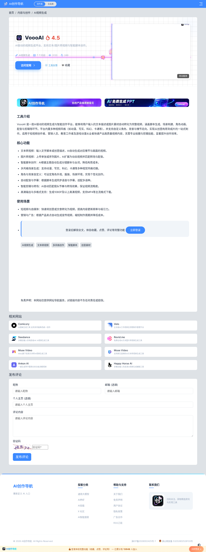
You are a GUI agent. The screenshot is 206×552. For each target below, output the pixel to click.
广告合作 (117, 517)
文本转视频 (43, 245)
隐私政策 (117, 511)
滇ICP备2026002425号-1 (143, 541)
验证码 (17, 441)
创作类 (40, 4)
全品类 (51, 4)
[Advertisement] (105, 272)
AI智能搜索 (83, 517)
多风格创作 (58, 245)
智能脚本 (72, 245)
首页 (11, 12)
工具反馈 (52, 65)
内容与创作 (24, 12)
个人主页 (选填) (22, 398)
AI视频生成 (40, 12)
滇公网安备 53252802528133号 (177, 541)
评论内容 (18, 412)
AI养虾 (81, 499)
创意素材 (85, 245)
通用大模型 (83, 494)
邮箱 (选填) (111, 384)
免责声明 (117, 499)
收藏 (67, 65)
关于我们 (117, 494)
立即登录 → (196, 549)
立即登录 (135, 230)
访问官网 (26, 65)
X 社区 (81, 511)
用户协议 (117, 505)
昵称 (15, 384)
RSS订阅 (117, 523)
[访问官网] (99, 322)
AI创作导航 (27, 541)
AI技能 (81, 505)
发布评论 (22, 457)
